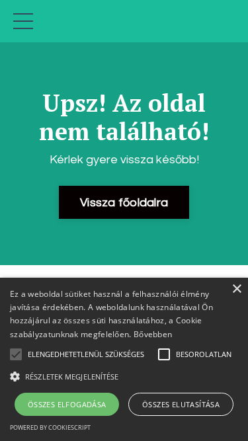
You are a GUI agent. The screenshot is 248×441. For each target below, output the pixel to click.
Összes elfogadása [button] (67, 404)
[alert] (124, 359)
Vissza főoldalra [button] (124, 202)
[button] (124, 376)
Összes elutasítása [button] (181, 404)
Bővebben (153, 334)
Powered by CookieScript (50, 427)
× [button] (236, 289)
